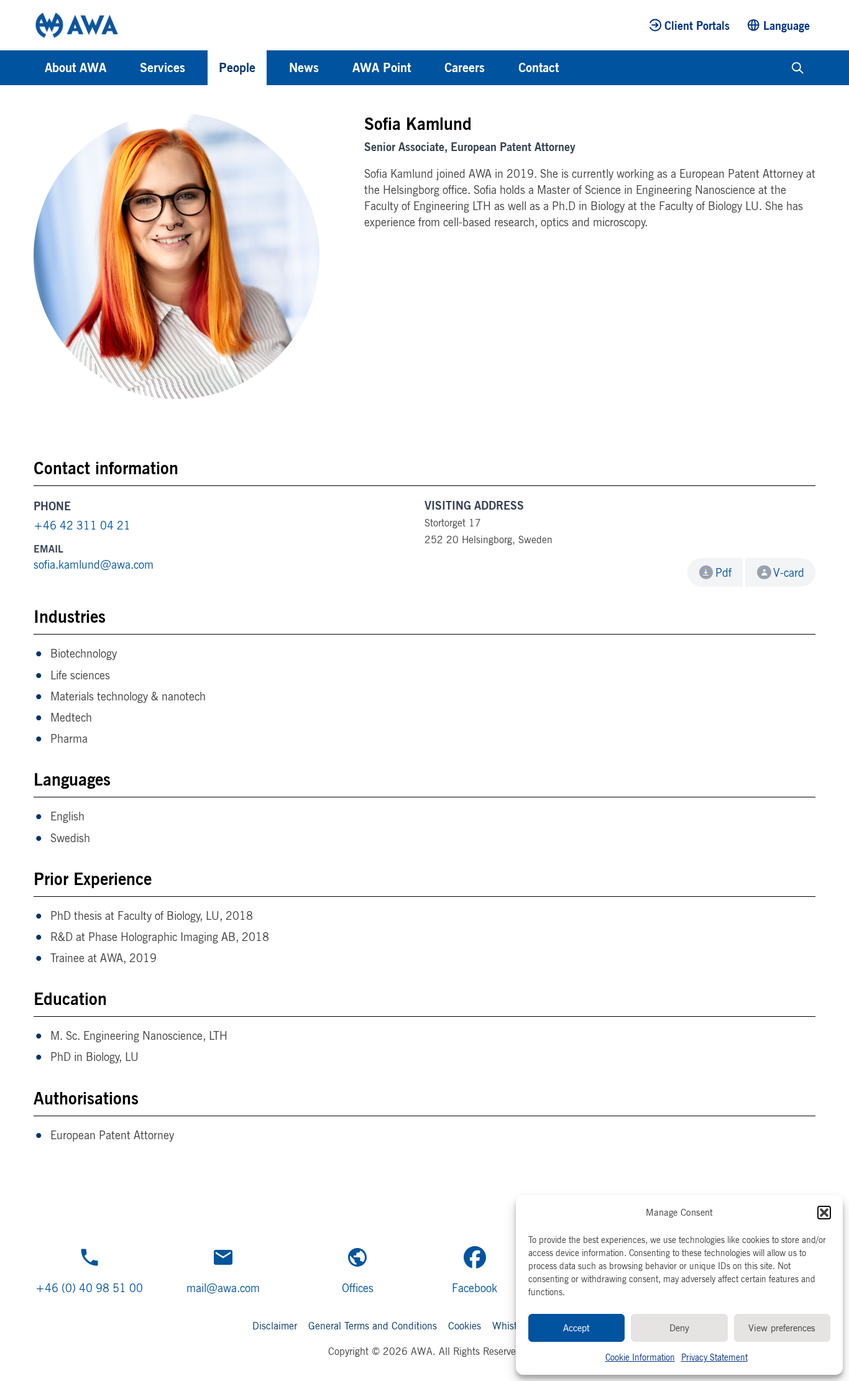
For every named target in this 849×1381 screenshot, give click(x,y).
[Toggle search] (797, 67)
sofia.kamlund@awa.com (94, 564)
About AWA (75, 67)
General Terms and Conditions (372, 1325)
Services (162, 67)
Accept (576, 1328)
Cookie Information (640, 1357)
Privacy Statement (714, 1357)
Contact (538, 67)
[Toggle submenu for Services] (202, 67)
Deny (679, 1328)
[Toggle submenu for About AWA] (123, 67)
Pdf (723, 572)
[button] (824, 1212)
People (237, 67)
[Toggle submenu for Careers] (501, 67)
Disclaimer (274, 1325)
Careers (464, 67)
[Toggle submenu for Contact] (575, 67)
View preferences (781, 1328)
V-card (788, 572)
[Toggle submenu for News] (335, 67)
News (304, 67)
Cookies (464, 1325)
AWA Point (381, 67)
